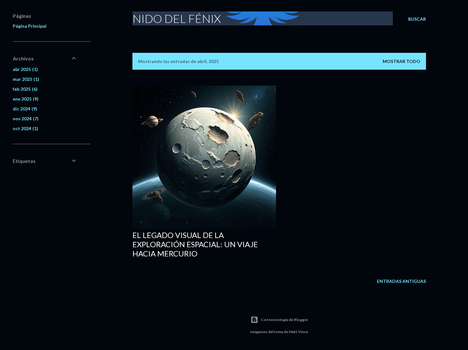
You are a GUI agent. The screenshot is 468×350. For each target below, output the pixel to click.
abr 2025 (24, 69)
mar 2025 (25, 79)
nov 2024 (25, 118)
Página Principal (29, 26)
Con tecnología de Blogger (284, 319)
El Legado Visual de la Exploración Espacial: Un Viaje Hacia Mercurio (195, 244)
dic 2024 (24, 108)
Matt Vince (298, 331)
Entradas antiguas (401, 281)
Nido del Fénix (176, 18)
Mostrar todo (401, 61)
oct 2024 (25, 128)
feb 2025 (24, 89)
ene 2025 (25, 99)
